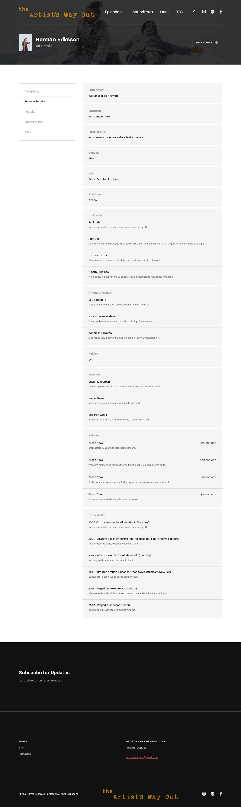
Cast (164, 12)
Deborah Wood (97, 415)
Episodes (113, 12)
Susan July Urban (99, 382)
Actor (91, 179)
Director (102, 179)
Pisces (92, 200)
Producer (113, 179)
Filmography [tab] (32, 91)
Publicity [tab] (30, 111)
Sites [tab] (28, 132)
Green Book (95, 443)
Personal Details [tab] (35, 101)
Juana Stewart (97, 398)
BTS (179, 12)
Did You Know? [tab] (34, 122)
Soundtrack (143, 12)
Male (91, 158)
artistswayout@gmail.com (142, 757)
